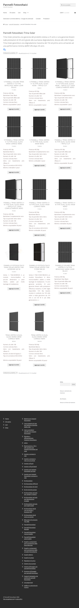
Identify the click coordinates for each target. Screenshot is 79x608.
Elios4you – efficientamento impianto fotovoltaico (30, 438)
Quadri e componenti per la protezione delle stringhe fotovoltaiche (30, 550)
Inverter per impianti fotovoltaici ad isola (30, 470)
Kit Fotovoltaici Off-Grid (31, 484)
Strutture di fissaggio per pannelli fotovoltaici (31, 572)
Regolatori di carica (29, 561)
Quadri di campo (29, 558)
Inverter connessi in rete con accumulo (30, 460)
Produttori (46, 19)
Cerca (61, 382)
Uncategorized (28, 582)
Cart (19, 13)
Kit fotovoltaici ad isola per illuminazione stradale (30, 499)
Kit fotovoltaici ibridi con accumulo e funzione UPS (30, 510)
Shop (24, 13)
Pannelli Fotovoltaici (15, 4)
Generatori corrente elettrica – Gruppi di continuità (18, 19)
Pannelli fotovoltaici (14, 24)
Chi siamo (12, 13)
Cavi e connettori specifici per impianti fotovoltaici (30, 431)
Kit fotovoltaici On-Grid (30, 487)
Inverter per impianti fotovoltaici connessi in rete (30, 476)
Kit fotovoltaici (28, 481)
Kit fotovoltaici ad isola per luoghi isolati (30, 505)
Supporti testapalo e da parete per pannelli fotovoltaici (31, 578)
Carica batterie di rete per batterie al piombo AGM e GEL (30, 425)
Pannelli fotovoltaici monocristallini (30, 533)
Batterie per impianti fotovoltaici (30, 419)
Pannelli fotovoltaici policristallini (30, 538)
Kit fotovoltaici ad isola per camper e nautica (30, 493)
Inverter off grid (28, 463)
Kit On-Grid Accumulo (30, 490)
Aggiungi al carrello (14, 109)
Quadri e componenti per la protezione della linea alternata (30, 543)
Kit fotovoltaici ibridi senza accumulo (30, 516)
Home (5, 13)
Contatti (38, 19)
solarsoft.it (19, 599)
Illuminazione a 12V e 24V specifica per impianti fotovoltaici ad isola (30, 448)
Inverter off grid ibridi (30, 466)
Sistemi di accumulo (30, 564)
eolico (26, 443)
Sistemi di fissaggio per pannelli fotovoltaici (30, 567)
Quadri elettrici (28, 555)
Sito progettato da (8, 599)
